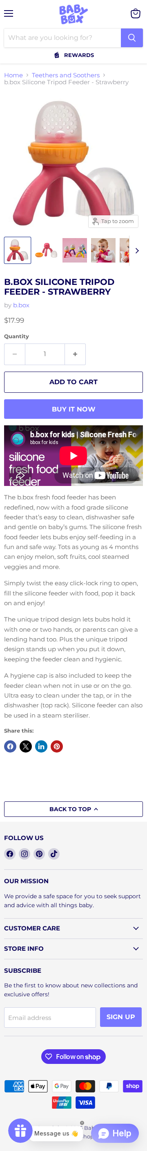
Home (13, 75)
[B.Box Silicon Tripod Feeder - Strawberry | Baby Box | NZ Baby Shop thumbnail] (17, 250)
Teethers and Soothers (66, 75)
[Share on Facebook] (10, 746)
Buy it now (74, 409)
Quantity (16, 336)
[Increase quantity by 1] (75, 354)
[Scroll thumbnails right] (135, 251)
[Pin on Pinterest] (57, 746)
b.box (21, 305)
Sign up (121, 1017)
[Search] (132, 37)
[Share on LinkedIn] (41, 746)
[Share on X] (26, 746)
